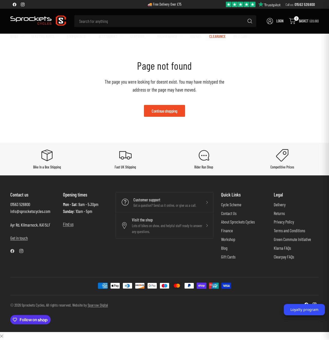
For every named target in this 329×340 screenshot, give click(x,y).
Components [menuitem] (76, 36)
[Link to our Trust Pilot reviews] (253, 4)
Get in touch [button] (19, 237)
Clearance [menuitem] (217, 36)
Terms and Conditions (289, 230)
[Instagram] (23, 4)
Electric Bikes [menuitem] (42, 36)
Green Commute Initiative (292, 239)
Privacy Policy (284, 221)
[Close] (1, 335)
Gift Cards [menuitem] (241, 36)
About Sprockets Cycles (238, 221)
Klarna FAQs (282, 247)
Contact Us (228, 213)
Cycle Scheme (231, 204)
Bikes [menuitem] (14, 36)
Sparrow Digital (98, 304)
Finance (227, 230)
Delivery (280, 204)
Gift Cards (228, 256)
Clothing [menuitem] (137, 36)
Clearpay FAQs (284, 256)
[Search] (249, 21)
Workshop (228, 239)
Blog (224, 247)
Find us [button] (68, 224)
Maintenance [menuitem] (167, 36)
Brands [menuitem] (196, 36)
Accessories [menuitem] (107, 36)
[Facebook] (14, 4)
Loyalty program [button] (304, 309)
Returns (279, 213)
